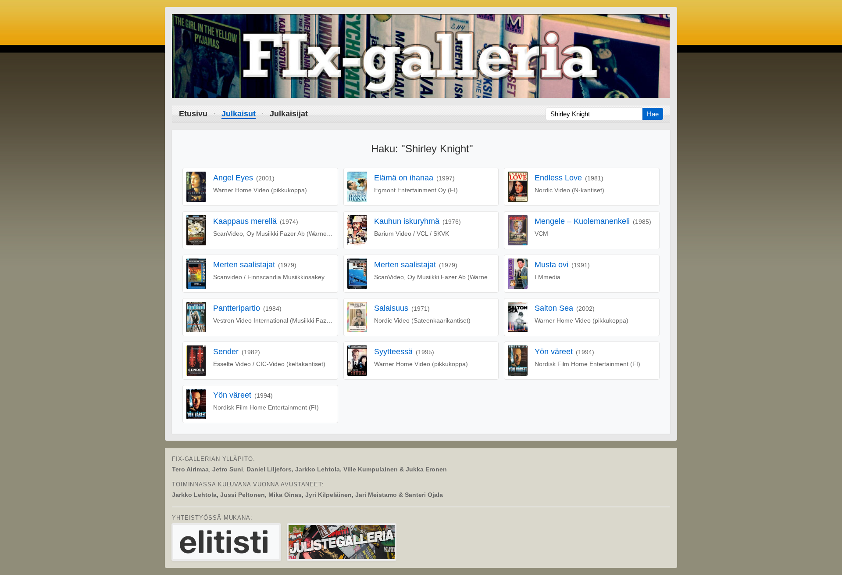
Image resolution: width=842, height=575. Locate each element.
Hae (653, 114)
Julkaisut (238, 113)
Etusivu (193, 113)
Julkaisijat (289, 113)
